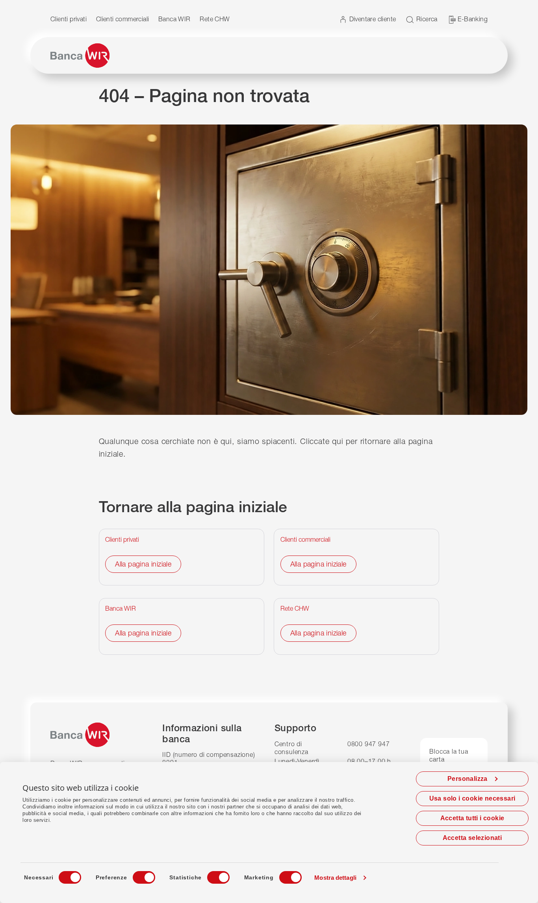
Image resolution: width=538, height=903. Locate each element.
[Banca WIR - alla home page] (79, 55)
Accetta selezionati (472, 837)
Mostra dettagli (335, 877)
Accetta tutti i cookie (472, 818)
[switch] (137, 875)
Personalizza (467, 778)
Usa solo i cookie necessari (472, 798)
